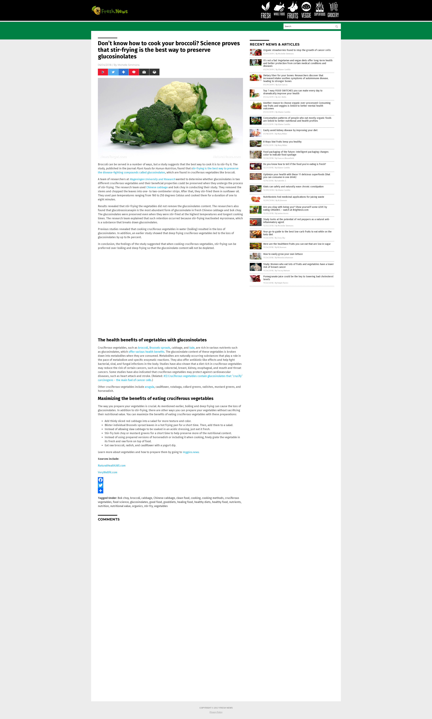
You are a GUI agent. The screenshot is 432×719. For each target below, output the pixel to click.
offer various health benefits (146, 351)
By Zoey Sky (280, 238)
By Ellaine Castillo (283, 69)
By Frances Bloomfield (284, 158)
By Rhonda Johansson (284, 258)
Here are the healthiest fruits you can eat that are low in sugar (297, 244)
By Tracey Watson (282, 271)
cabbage (146, 498)
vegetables (161, 506)
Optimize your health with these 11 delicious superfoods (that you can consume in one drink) (296, 176)
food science (121, 502)
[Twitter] (170, 485)
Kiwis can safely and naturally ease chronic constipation (293, 186)
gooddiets (169, 502)
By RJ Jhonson (281, 200)
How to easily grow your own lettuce (283, 254)
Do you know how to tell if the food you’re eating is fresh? (294, 164)
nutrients (235, 502)
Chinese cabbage (157, 187)
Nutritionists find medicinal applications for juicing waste (293, 196)
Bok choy (123, 498)
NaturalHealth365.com (112, 465)
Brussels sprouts (159, 347)
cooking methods (213, 498)
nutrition (103, 506)
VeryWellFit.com (107, 472)
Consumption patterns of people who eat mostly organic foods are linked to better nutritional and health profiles (297, 119)
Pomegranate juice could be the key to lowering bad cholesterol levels (298, 278)
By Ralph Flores (281, 283)
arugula (149, 386)
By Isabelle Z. (280, 181)
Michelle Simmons (128, 64)
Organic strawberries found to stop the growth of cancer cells (297, 50)
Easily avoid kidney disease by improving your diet (290, 130)
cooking (196, 498)
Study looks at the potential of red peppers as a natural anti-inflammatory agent (296, 221)
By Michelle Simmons (285, 54)
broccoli (143, 347)
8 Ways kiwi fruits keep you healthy (282, 141)
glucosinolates (139, 502)
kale (192, 347)
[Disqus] (170, 566)
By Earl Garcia (281, 85)
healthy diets (202, 502)
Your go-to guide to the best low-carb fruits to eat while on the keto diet (297, 233)
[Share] (170, 490)
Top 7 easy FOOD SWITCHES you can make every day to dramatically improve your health (292, 92)
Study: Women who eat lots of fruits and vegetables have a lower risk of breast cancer (298, 266)
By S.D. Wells (281, 97)
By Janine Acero (281, 213)
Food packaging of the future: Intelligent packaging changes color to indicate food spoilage (296, 153)
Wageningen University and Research (152, 179)
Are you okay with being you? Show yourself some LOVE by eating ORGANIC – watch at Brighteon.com (295, 208)
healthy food (220, 502)
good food (155, 502)
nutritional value (120, 506)
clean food (183, 498)
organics (137, 506)
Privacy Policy (216, 712)
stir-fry (148, 506)
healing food (185, 502)
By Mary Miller (281, 134)
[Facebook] (170, 480)
